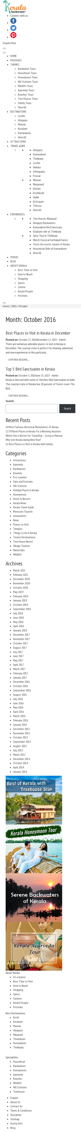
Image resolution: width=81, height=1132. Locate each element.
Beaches (17, 473)
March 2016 (19, 716)
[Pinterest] (13, 37)
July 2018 (18, 613)
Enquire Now (9, 43)
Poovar (37, 176)
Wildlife (17, 554)
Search (10, 401)
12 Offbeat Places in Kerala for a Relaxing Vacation (33, 431)
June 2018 (18, 617)
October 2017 (20, 643)
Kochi (16, 1017)
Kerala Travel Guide (23, 507)
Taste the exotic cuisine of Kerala (51, 244)
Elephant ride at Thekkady (47, 231)
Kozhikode (38, 193)
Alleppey (22, 120)
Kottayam (38, 201)
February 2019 (20, 596)
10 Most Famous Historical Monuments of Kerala (32, 427)
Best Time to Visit (28, 270)
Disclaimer (15, 1115)
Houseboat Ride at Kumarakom (50, 248)
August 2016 (20, 694)
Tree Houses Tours (28, 98)
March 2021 (19, 570)
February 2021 (20, 574)
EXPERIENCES (17, 214)
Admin (62, 339)
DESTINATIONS (18, 111)
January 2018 (20, 630)
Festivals (23, 295)
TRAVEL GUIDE (17, 146)
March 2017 (19, 669)
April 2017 (18, 664)
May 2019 (18, 592)
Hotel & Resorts (22, 499)
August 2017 (20, 647)
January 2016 (20, 724)
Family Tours (24, 103)
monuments (19, 516)
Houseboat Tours (27, 73)
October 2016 (20, 686)
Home (6, 306)
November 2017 (21, 639)
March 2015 (19, 754)
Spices (21, 283)
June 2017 (18, 656)
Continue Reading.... (18, 359)
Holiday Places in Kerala (26, 490)
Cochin (21, 116)
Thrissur (37, 205)
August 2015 (20, 746)
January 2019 (20, 600)
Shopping (23, 278)
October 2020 (20, 587)
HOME (13, 56)
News (16, 520)
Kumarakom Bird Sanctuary (47, 227)
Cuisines (17, 998)
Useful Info (16, 1123)
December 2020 (21, 579)
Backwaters (19, 469)
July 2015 (18, 750)
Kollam (37, 188)
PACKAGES (16, 60)
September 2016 (22, 690)
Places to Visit (21, 524)
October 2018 (20, 604)
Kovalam (22, 128)
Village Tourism (21, 546)
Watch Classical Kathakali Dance (50, 240)
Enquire (14, 1098)
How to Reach (25, 274)
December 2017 (21, 634)
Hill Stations (20, 486)
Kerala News (19, 503)
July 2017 (18, 652)
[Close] (4, 302)
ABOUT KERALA (18, 265)
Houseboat (19, 1061)
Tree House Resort (23, 541)
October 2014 (20, 763)
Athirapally (39, 171)
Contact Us (16, 1106)
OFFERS (14, 257)
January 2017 (20, 677)
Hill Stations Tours (28, 81)
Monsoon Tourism (23, 511)
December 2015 (21, 729)
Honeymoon (19, 494)
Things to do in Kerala (25, 533)
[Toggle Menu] (4, 52)
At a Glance (19, 977)
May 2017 (18, 660)
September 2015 (22, 741)
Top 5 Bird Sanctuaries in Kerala (30, 369)
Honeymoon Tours (28, 77)
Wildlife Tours (25, 86)
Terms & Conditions (21, 1110)
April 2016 (18, 711)
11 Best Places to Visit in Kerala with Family (29, 444)
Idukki (36, 197)
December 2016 (21, 682)
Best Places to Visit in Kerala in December (38, 333)
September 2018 (22, 609)
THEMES (14, 64)
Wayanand (38, 184)
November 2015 (21, 733)
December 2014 (21, 759)
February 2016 (20, 720)
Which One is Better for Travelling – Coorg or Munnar (34, 435)
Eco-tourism (20, 477)
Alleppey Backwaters (44, 223)
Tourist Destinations (24, 537)
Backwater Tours (27, 68)
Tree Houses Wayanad (45, 218)
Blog (12, 1128)
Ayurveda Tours (26, 90)
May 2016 (18, 707)
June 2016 (18, 703)
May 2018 (18, 622)
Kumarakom (24, 133)
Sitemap (14, 1119)
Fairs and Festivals (23, 481)
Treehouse (19, 1091)
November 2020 (21, 583)
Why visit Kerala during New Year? (23, 440)
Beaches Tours (26, 94)
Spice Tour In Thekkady (45, 235)
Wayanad (18, 1034)
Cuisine (21, 287)
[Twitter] (13, 30)
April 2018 (18, 626)
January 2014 (20, 771)
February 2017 (20, 673)
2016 (14, 306)
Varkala (37, 167)
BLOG (13, 261)
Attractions (19, 460)
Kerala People (25, 291)
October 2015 (20, 737)
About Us (15, 1102)
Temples (17, 529)
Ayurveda (18, 464)
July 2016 (18, 699)
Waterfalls (19, 550)
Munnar (22, 124)
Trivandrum (19, 1039)
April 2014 (18, 767)
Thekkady (38, 158)
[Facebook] (13, 23)
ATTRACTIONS (18, 141)
